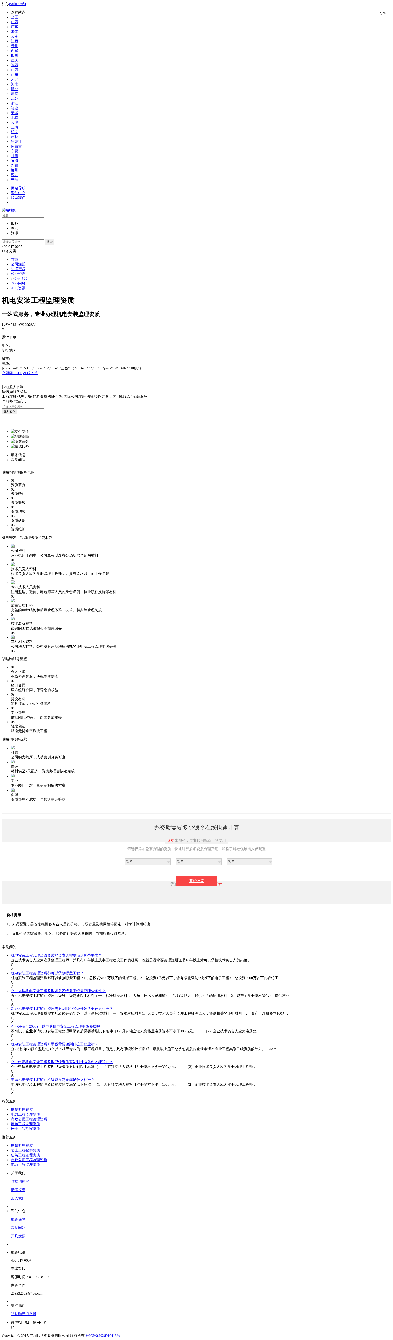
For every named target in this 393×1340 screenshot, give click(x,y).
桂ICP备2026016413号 (103, 1335)
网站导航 (18, 188)
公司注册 (18, 264)
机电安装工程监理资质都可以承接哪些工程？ (47, 973)
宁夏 (14, 151)
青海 (14, 161)
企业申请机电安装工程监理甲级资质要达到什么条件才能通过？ (62, 1062)
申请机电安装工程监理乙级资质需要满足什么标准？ (53, 1080)
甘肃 (14, 156)
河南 (14, 84)
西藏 (14, 51)
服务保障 (18, 1219)
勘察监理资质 (22, 1109)
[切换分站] (17, 4)
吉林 (14, 137)
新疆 (14, 165)
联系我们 (18, 198)
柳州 (14, 170)
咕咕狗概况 (20, 1181)
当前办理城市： (14, 401)
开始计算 (196, 881)
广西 (14, 22)
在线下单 (30, 373)
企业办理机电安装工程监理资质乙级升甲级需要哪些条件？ (58, 991)
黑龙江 (16, 141)
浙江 (14, 103)
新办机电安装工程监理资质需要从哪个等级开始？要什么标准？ (62, 1009)
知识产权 (18, 269)
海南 (14, 31)
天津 (14, 122)
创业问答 (18, 283)
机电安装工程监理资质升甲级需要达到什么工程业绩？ (54, 1044)
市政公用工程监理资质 (29, 1119)
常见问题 (18, 1228)
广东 (14, 27)
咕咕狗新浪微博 (23, 1314)
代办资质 (18, 274)
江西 (14, 41)
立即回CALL (12, 373)
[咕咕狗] (9, 210)
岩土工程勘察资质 (25, 1129)
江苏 (14, 98)
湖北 (14, 89)
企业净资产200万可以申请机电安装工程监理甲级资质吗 (55, 1026)
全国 (14, 17)
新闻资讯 (18, 288)
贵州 (14, 46)
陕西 (14, 65)
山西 (14, 70)
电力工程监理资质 (25, 1114)
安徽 (14, 113)
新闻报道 (18, 1190)
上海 (14, 127)
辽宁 (14, 132)
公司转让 (22, 278)
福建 (14, 108)
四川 (14, 55)
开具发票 (18, 1236)
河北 (14, 79)
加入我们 (18, 1198)
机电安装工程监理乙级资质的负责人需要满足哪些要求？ (56, 955)
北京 (14, 118)
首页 (14, 259)
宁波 (14, 180)
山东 (14, 74)
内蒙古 (16, 146)
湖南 (14, 94)
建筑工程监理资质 (25, 1124)
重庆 (14, 60)
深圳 (14, 175)
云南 (14, 36)
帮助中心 (18, 193)
